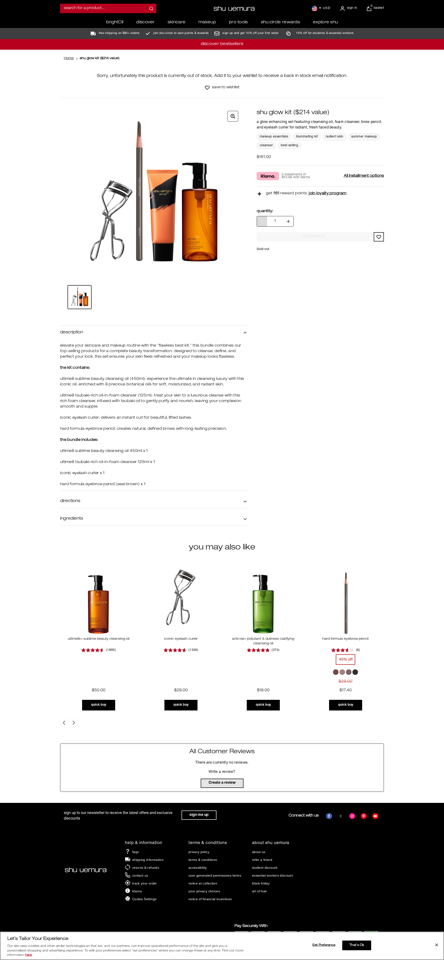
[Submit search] (151, 8)
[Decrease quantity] (262, 221)
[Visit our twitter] (341, 816)
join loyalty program (327, 193)
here (28, 955)
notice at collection (202, 883)
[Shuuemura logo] (234, 8)
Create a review (222, 783)
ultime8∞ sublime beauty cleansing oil (99, 639)
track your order (144, 883)
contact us (140, 875)
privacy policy (198, 852)
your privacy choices (204, 891)
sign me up (199, 815)
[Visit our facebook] (329, 816)
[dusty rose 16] (342, 672)
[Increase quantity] (288, 221)
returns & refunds (145, 867)
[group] (154, 195)
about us (258, 852)
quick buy (98, 705)
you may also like (222, 548)
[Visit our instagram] (352, 816)
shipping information (147, 860)
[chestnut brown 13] (336, 672)
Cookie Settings (144, 899)
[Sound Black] (355, 672)
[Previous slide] (64, 723)
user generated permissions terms (214, 875)
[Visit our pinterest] (364, 816)
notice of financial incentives (210, 899)
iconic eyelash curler (181, 639)
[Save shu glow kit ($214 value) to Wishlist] (207, 87)
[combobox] (108, 8)
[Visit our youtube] (375, 816)
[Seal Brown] (349, 672)
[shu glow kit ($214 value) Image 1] (80, 297)
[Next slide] (74, 723)
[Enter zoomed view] (233, 116)
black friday (261, 883)
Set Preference (323, 945)
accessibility (197, 867)
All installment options (364, 176)
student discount (265, 867)
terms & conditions (202, 860)
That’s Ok (356, 945)
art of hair (259, 891)
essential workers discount (272, 875)
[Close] (437, 945)
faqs (135, 852)
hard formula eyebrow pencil (345, 639)
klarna (137, 891)
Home (69, 58)
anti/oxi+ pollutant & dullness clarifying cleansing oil (263, 641)
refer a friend (262, 860)
